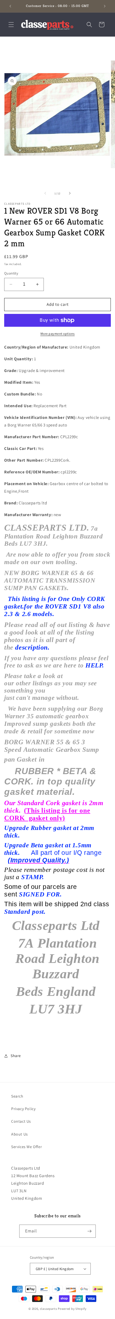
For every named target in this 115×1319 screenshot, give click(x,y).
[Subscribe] (89, 1231)
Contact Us (21, 1121)
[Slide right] (70, 193)
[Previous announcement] (10, 6)
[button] (11, 24)
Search (17, 1096)
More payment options (57, 333)
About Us (19, 1134)
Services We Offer (26, 1146)
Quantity (11, 273)
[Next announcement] (105, 6)
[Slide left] (45, 193)
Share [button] (16, 1055)
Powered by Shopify (72, 1309)
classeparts (48, 1309)
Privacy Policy (23, 1108)
